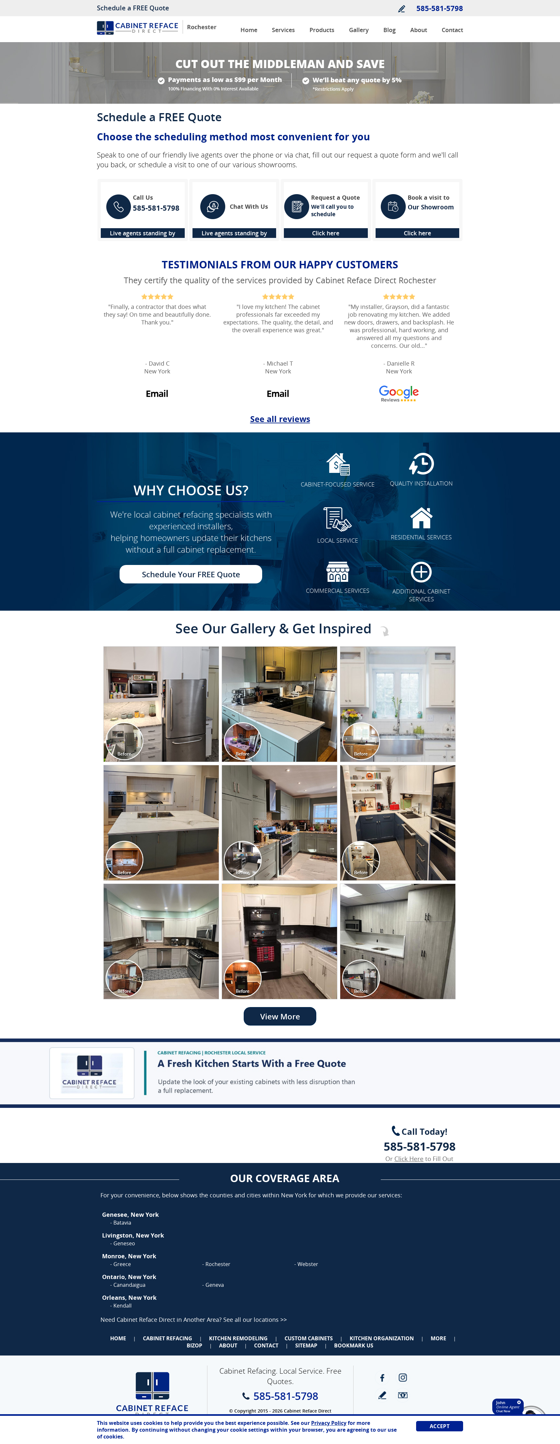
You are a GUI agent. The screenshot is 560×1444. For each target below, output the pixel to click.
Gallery (359, 30)
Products (321, 30)
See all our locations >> (255, 1319)
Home (248, 30)
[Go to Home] (137, 33)
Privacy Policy (328, 1422)
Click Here (409, 1159)
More (438, 1338)
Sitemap (306, 1345)
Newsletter (402, 1395)
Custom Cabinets (309, 1338)
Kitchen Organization (382, 1338)
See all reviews (280, 418)
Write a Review (401, 9)
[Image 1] (161, 704)
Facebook (382, 1377)
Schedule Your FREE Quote (191, 574)
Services (283, 30)
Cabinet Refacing (167, 1338)
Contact (452, 30)
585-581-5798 (439, 8)
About (418, 30)
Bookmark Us (353, 1345)
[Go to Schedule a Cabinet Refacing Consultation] (280, 1073)
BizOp (194, 1345)
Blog (389, 30)
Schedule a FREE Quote (133, 8)
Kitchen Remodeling (238, 1338)
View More (280, 1016)
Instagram (402, 1377)
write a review (382, 1395)
